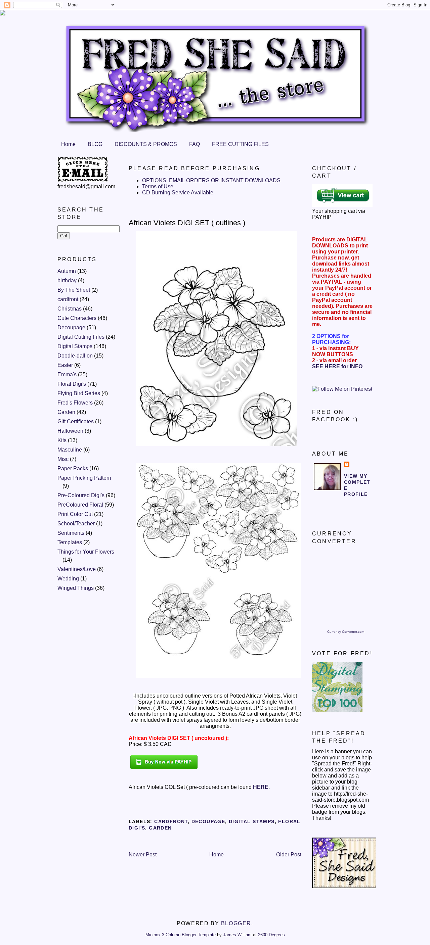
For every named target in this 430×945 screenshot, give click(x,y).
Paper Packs (72, 468)
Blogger (236, 923)
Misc (63, 459)
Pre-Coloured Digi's (80, 495)
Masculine (69, 450)
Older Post (288, 854)
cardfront (67, 299)
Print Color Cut (75, 514)
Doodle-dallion (75, 356)
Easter (65, 365)
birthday (67, 280)
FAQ (194, 144)
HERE (260, 787)
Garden (66, 412)
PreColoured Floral (80, 505)
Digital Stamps (74, 346)
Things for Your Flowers (85, 552)
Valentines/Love (76, 569)
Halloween (70, 431)
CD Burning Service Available (177, 192)
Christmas (69, 309)
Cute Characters (76, 318)
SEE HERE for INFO (337, 366)
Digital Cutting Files (80, 337)
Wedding (68, 578)
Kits (62, 440)
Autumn (66, 271)
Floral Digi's (71, 384)
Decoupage (71, 327)
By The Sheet (73, 290)
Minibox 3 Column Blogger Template (180, 934)
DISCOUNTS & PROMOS (146, 144)
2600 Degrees (271, 934)
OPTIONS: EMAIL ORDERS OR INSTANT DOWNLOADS (211, 180)
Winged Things (75, 588)
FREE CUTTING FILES (240, 144)
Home (68, 144)
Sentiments (70, 533)
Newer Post (143, 854)
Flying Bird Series (78, 393)
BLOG (95, 144)
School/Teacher (76, 523)
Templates (69, 542)
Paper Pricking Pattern (84, 478)
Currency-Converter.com (345, 631)
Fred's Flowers (75, 403)
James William (237, 934)
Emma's (67, 374)
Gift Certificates (75, 421)
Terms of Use (157, 186)
